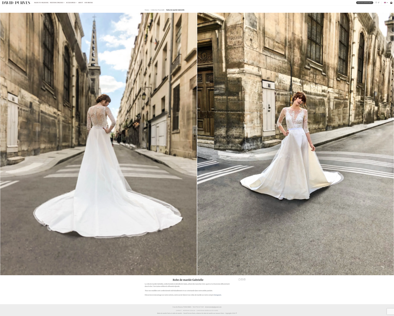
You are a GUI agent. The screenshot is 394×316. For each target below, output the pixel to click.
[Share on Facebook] (239, 279)
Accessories (70, 2)
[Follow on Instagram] (376, 2)
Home (147, 10)
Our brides (88, 2)
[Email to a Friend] (242, 279)
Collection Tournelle (157, 10)
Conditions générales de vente (207, 310)
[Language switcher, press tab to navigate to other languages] (386, 2)
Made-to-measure (41, 2)
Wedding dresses (56, 2)
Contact (179, 310)
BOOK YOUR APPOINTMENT (364, 2)
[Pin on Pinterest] (244, 279)
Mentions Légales (189, 310)
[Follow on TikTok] (378, 2)
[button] (391, 2)
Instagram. (218, 295)
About (80, 2)
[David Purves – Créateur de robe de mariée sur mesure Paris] (16, 2)
